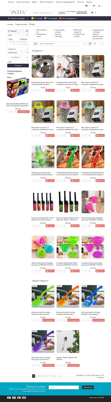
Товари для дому (21, 24)
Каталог (18, 18)
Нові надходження (69, 18)
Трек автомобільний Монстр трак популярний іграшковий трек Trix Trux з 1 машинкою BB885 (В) (17, 107)
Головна (10, 24)
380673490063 (82, 13)
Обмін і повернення (46, 2)
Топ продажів (52, 18)
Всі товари (38, 18)
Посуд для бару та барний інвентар (98, 32)
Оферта (34, 2)
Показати (18, 65)
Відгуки (89, 2)
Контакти (80, 2)
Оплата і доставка (22, 2)
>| (60, 376)
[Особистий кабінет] (100, 6)
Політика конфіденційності (65, 2)
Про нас (11, 2)
